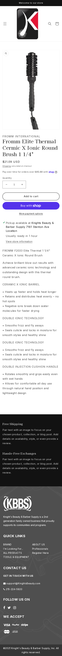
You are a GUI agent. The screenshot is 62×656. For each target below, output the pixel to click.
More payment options (31, 213)
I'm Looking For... (13, 548)
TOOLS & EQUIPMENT (16, 557)
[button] (5, 23)
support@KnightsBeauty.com (23, 583)
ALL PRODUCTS (12, 552)
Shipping (6, 166)
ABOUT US (38, 544)
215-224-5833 (13, 589)
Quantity (7, 178)
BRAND (7, 544)
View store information (19, 241)
